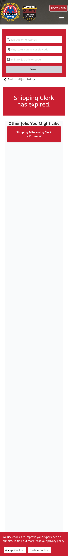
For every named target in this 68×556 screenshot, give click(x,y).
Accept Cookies (14, 550)
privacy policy (55, 541)
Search (34, 69)
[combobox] (34, 39)
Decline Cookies (39, 550)
